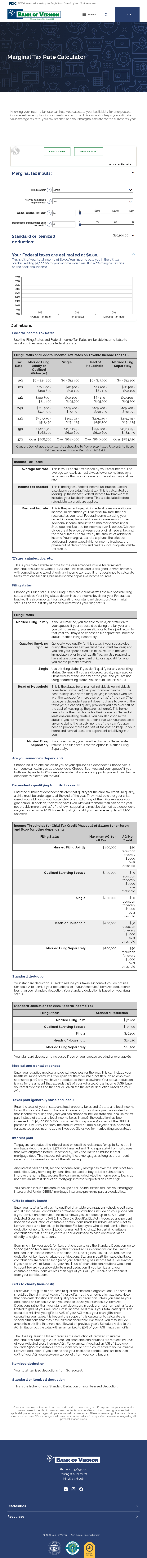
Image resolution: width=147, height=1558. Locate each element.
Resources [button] (15, 1516)
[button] (73, 173)
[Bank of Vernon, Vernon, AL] (34, 14)
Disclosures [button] (16, 1506)
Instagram (73, 1489)
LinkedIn (66, 1489)
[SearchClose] (106, 14)
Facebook (81, 1489)
